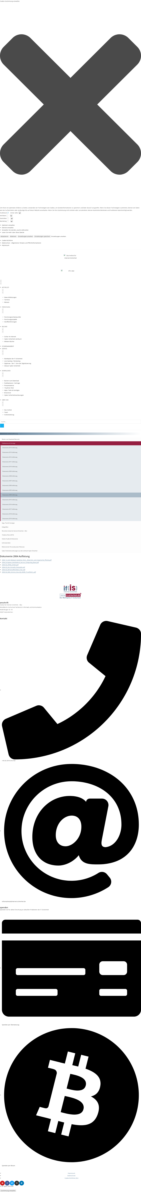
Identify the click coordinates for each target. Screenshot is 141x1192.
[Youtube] (2, 1183)
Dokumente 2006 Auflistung (9, 485)
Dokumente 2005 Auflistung (9, 490)
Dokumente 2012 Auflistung (9, 457)
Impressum (5, 245)
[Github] (16, 1183)
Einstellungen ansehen (25, 236)
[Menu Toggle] (1, 282)
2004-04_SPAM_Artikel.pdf (10, 565)
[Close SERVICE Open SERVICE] (3, 352)
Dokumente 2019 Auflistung (9, 518)
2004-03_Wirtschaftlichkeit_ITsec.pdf (13, 570)
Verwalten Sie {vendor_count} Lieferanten (15, 230)
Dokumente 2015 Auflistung (9, 500)
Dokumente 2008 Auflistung (9, 476)
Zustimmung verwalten (8, 1191)
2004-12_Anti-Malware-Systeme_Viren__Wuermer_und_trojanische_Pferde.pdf (27, 560)
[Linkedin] (21, 1183)
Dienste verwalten (8, 228)
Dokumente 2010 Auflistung (9, 466)
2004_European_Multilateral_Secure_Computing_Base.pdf (20, 562)
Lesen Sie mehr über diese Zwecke (13, 232)
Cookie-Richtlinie (7, 240)
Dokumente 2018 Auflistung (9, 514)
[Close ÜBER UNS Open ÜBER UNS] (3, 403)
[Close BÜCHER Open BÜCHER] (3, 330)
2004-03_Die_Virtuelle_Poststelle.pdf (13, 567)
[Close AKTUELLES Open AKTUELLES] (3, 291)
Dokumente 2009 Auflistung (9, 471)
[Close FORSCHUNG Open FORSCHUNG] (3, 310)
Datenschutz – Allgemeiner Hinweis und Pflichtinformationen (21, 243)
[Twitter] (12, 1183)
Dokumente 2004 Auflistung (9, 495)
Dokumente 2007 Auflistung (9, 481)
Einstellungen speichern (42, 236)
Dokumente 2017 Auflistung (9, 509)
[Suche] (2, 426)
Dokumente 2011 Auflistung (9, 462)
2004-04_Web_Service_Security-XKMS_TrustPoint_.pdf (19, 572)
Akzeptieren (4, 236)
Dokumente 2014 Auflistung (9, 447)
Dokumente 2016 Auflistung (9, 504)
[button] (70, 104)
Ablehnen (13, 236)
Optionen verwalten (8, 225)
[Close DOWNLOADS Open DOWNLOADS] (3, 374)
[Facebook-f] (7, 1183)
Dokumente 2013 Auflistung (9, 452)
